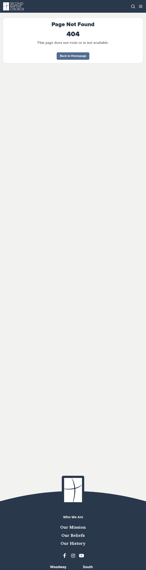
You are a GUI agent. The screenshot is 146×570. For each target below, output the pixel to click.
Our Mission (73, 527)
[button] (140, 6)
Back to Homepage (73, 56)
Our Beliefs (73, 535)
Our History (73, 543)
